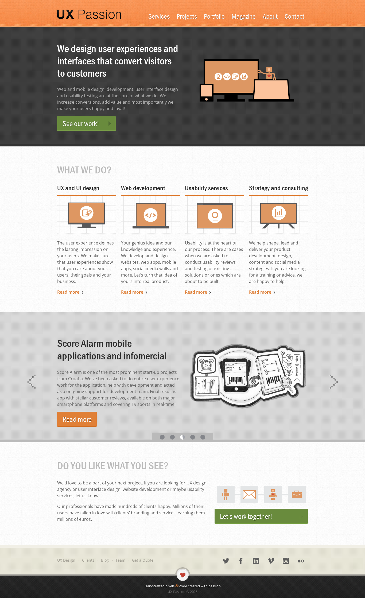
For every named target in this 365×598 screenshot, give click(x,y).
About (270, 16)
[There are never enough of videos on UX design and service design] (271, 561)
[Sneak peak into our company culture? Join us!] (286, 561)
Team (120, 560)
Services (159, 16)
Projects (187, 16)
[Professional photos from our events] (301, 561)
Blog (105, 560)
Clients (88, 560)
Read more (77, 419)
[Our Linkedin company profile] (256, 561)
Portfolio (214, 16)
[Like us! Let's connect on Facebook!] (241, 561)
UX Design (66, 560)
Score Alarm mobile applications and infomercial (112, 349)
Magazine (244, 16)
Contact (294, 16)
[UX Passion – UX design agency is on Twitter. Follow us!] (226, 561)
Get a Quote (142, 560)
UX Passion (89, 13)
